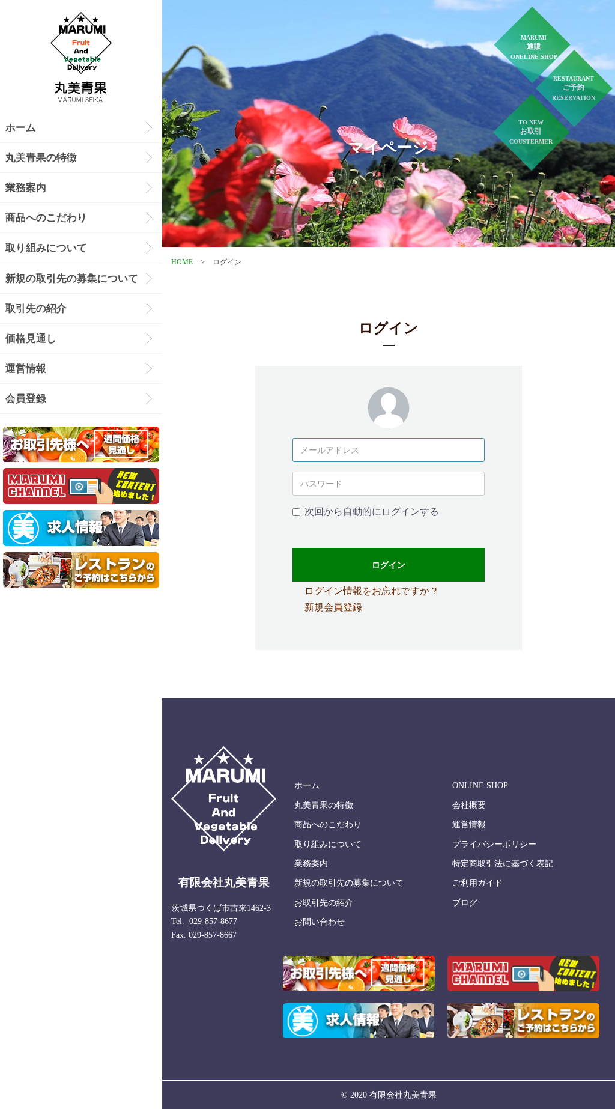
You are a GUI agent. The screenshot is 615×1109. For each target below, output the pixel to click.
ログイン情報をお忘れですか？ (371, 591)
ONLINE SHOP (480, 785)
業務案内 (25, 187)
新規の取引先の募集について (71, 278)
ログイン (388, 565)
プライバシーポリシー (494, 844)
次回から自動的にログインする (371, 511)
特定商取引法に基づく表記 (502, 863)
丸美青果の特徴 (41, 157)
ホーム (20, 127)
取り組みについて (46, 248)
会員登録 (25, 398)
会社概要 (469, 805)
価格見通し (30, 338)
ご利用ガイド (477, 882)
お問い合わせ (319, 921)
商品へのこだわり (46, 217)
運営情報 (25, 368)
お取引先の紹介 (323, 902)
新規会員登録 (333, 607)
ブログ (464, 902)
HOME (182, 262)
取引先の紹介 (36, 308)
